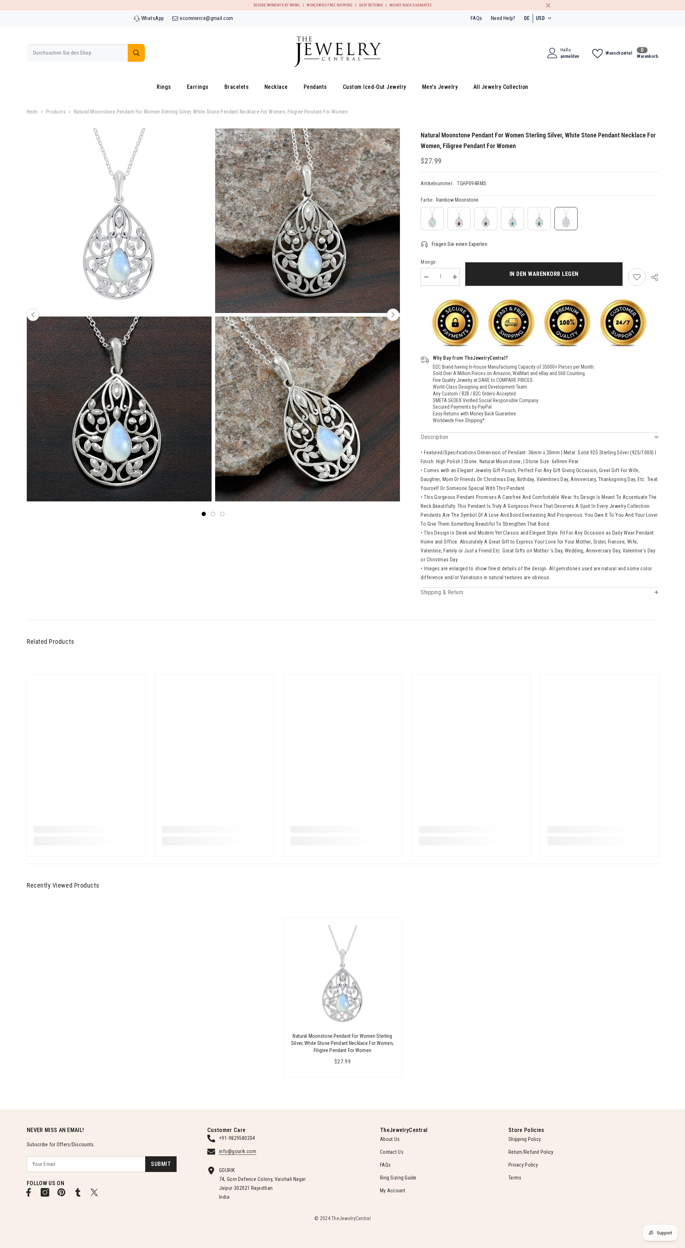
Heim (32, 112)
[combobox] (77, 53)
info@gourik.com (237, 1151)
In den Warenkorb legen (544, 274)
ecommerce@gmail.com (206, 18)
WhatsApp (152, 18)
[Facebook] (28, 1192)
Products (56, 112)
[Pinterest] (61, 1192)
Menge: (429, 262)
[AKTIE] (652, 277)
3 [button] (222, 514)
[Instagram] (45, 1192)
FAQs (476, 18)
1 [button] (204, 514)
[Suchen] (86, 53)
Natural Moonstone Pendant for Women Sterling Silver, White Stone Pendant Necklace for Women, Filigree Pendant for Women (342, 1043)
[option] (119, 314)
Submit (161, 1164)
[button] (33, 315)
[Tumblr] (77, 1192)
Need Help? (503, 18)
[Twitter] (94, 1192)
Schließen (548, 5)
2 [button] (213, 514)
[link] (637, 277)
